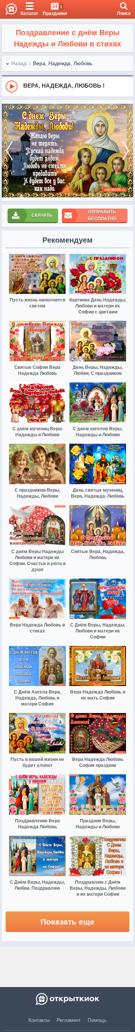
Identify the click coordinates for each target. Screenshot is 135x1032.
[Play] (12, 86)
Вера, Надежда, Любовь (62, 63)
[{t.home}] (67, 999)
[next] (125, 150)
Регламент (69, 1020)
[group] (67, 86)
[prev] (9, 150)
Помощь (97, 1020)
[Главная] (8, 9)
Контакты (39, 1020)
